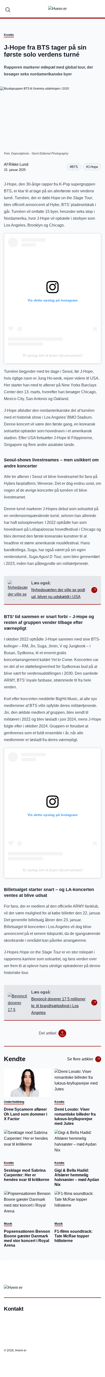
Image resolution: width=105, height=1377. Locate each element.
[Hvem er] (57, 9)
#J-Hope (92, 167)
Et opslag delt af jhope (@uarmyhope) (52, 355)
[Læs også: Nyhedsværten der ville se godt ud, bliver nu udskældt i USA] (17, 590)
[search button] (8, 9)
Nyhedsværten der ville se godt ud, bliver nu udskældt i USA (58, 593)
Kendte (9, 35)
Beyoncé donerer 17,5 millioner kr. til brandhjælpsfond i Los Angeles (58, 1006)
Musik (8, 1223)
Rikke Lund (18, 164)
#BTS (74, 167)
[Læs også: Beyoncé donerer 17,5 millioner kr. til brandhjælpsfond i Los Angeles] (17, 1002)
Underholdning (14, 1102)
